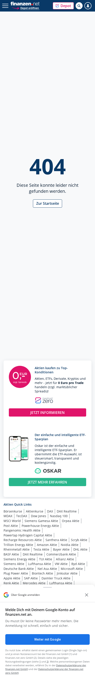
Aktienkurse (34, 511)
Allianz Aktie (65, 559)
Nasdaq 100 (59, 516)
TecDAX (21, 516)
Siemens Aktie (14, 564)
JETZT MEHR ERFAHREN (47, 482)
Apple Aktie (12, 578)
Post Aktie (11, 526)
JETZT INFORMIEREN (47, 412)
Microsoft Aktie (72, 569)
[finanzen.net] (25, 4)
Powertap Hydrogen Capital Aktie (28, 535)
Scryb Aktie (79, 540)
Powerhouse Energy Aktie (40, 526)
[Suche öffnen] (79, 5)
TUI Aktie (45, 559)
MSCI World (12, 521)
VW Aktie (61, 564)
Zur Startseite (47, 203)
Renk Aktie (11, 583)
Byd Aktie (78, 564)
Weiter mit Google (47, 639)
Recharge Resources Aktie (23, 540)
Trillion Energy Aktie (18, 545)
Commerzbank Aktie (61, 554)
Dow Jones (38, 516)
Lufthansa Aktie (39, 564)
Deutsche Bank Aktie (19, 569)
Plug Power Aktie (16, 573)
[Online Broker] (25, 8)
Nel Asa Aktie (47, 569)
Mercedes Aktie (34, 583)
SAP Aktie (31, 578)
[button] (63, 5)
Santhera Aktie (56, 540)
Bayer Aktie (61, 549)
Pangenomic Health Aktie (22, 530)
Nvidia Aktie (69, 545)
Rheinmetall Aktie (17, 549)
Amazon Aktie (47, 545)
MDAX (8, 516)
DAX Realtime (67, 511)
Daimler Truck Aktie (56, 578)
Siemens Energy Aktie (19, 559)
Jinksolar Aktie (67, 573)
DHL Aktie (80, 549)
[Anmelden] (87, 5)
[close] (86, 595)
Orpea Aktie (70, 521)
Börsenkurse (13, 511)
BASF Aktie (11, 554)
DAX (50, 511)
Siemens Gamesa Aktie (41, 521)
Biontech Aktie (42, 573)
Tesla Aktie (41, 549)
